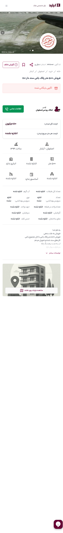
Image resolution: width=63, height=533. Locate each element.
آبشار (32, 71)
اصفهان (41, 71)
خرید (51, 71)
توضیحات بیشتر (54, 253)
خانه (58, 71)
